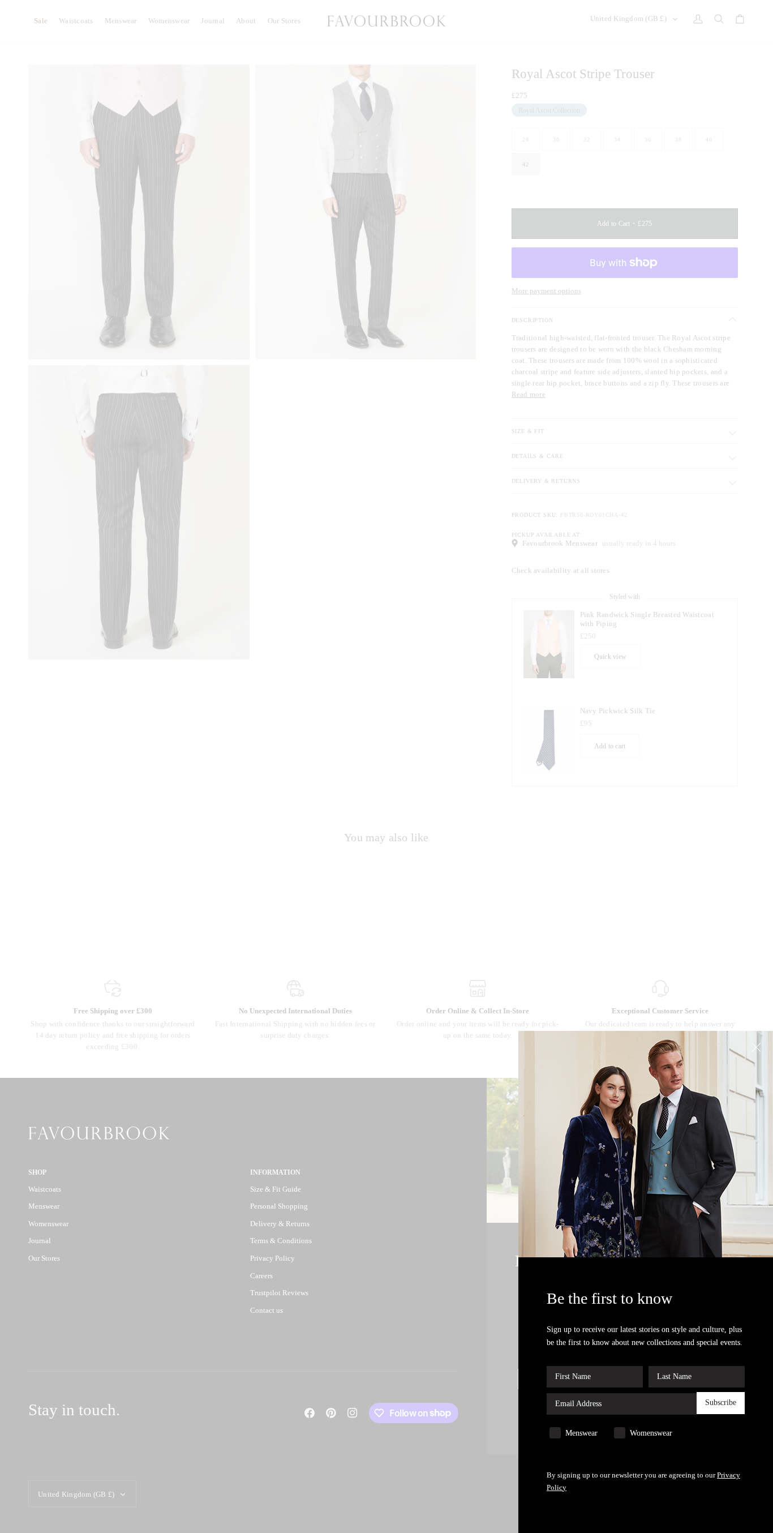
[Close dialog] (757, 1046)
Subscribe (720, 1403)
